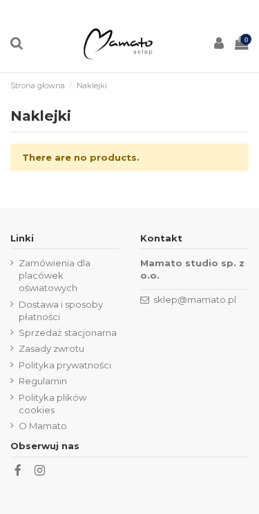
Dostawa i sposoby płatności (61, 310)
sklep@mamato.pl (194, 299)
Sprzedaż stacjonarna (68, 332)
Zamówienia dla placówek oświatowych (54, 275)
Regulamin (43, 380)
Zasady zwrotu (51, 348)
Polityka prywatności (65, 364)
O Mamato (43, 425)
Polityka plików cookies (52, 403)
